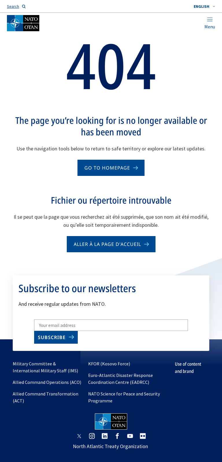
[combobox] (204, 6)
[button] (204, 6)
